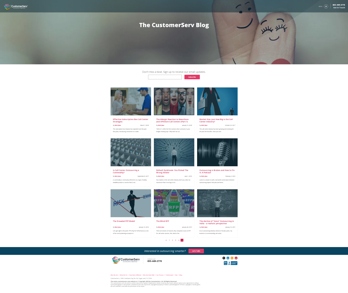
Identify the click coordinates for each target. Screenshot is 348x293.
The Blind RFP (162, 221)
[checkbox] (174, 76)
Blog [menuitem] (180, 275)
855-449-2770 (339, 5)
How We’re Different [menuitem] (135, 275)
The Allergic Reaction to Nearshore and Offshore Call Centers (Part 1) (172, 120)
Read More (131, 101)
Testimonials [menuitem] (169, 275)
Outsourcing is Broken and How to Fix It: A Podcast (217, 171)
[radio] (174, 75)
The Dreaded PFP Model (124, 221)
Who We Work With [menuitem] (148, 275)
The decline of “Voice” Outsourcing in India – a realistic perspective (216, 222)
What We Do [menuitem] (123, 275)
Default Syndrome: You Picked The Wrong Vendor (172, 171)
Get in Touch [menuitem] (339, 8)
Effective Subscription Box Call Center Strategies (130, 120)
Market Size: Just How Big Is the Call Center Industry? (216, 120)
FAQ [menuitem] (176, 275)
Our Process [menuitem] (160, 275)
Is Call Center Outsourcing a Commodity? (126, 171)
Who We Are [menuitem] (114, 275)
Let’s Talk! (196, 251)
